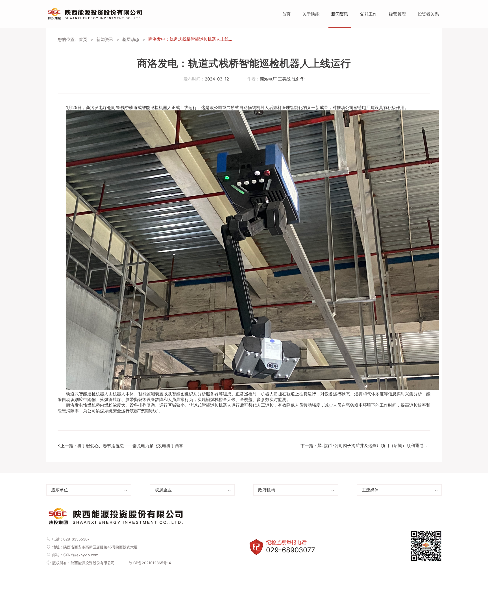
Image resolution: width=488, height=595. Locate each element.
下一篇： (365, 445)
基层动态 (130, 39)
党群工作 (368, 14)
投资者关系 (428, 14)
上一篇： (124, 445)
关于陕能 (310, 14)
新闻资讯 (339, 14)
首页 (286, 14)
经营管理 (397, 14)
